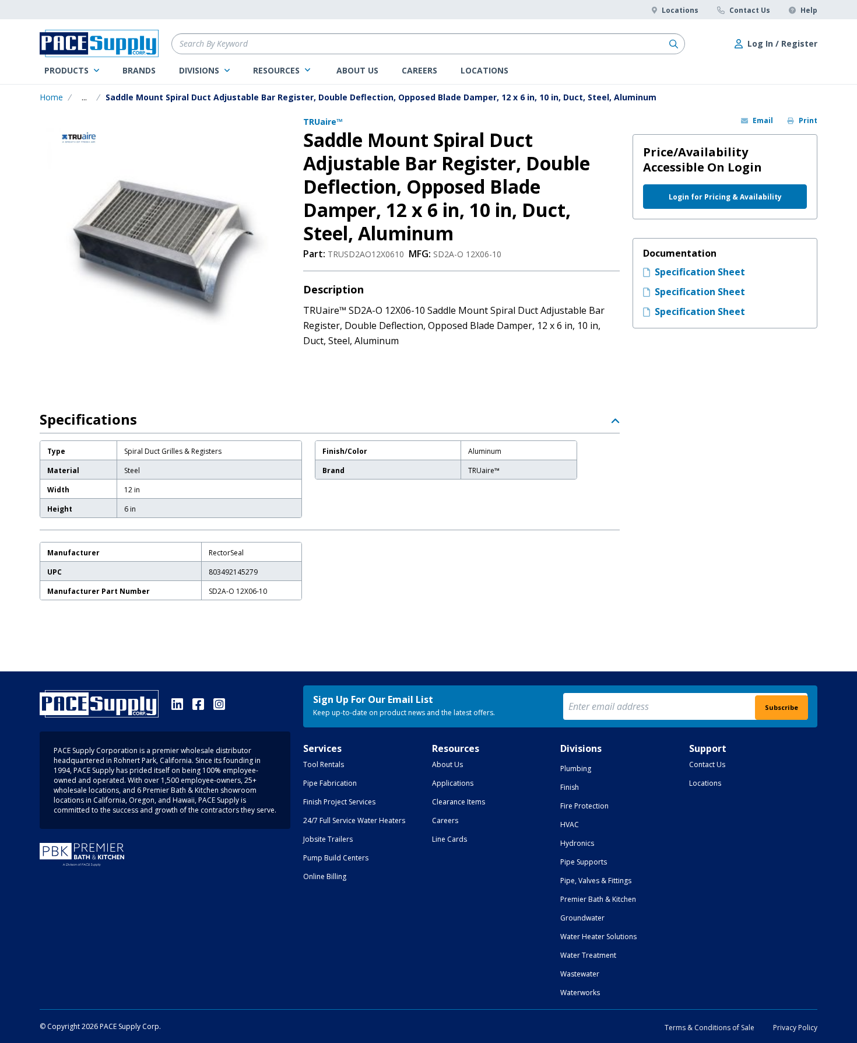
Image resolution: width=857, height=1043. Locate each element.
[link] (72, 70)
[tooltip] (84, 97)
